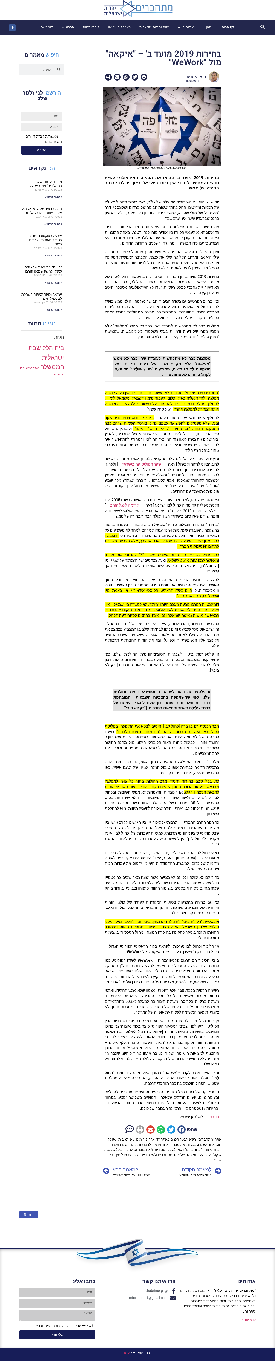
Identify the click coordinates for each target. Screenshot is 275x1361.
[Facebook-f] (12, 27)
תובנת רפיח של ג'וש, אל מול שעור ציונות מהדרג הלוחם (42, 211)
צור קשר (47, 27)
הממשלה (52, 366)
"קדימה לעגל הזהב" (123, 505)
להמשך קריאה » (53, 196)
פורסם (214, 1117)
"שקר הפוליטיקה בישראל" (141, 464)
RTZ (127, 1353)
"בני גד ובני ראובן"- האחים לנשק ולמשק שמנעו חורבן (43, 269)
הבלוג (70, 27)
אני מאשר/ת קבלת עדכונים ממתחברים (63, 1326)
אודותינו (188, 27)
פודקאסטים (91, 27)
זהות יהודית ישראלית (154, 27)
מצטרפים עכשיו (119, 27)
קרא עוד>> (248, 1320)
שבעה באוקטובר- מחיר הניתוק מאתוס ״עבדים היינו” (45, 240)
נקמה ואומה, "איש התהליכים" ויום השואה (46, 184)
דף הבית (228, 27)
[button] (144, 77)
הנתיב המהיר (32, 368)
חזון (208, 27)
